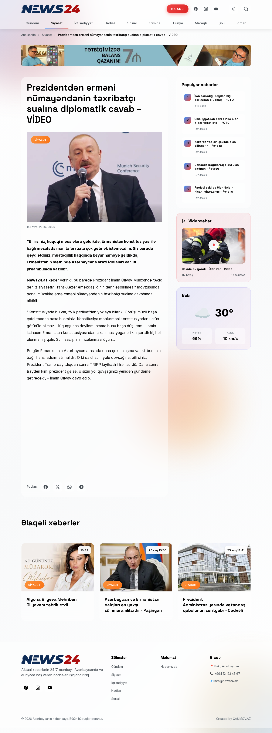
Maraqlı (201, 23)
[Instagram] (206, 9)
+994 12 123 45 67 (227, 673)
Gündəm (32, 23)
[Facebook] (196, 9)
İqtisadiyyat (83, 23)
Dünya (178, 23)
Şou (222, 23)
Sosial (132, 23)
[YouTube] (216, 9)
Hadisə (110, 23)
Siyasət (56, 23)
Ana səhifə (28, 35)
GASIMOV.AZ (242, 718)
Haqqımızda (169, 666)
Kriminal (155, 23)
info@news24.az (226, 681)
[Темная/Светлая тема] (233, 9)
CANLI (179, 9)
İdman (241, 23)
